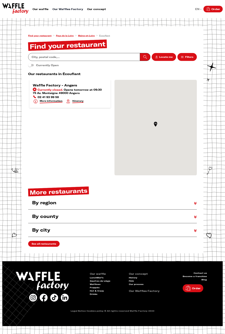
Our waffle (40, 9)
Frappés (94, 287)
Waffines (95, 284)
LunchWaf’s (96, 277)
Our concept (96, 9)
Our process (136, 284)
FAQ (131, 281)
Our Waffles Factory (67, 9)
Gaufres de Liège (100, 281)
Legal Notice (78, 311)
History (133, 277)
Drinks (93, 294)
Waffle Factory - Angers (55, 85)
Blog (204, 279)
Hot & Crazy (97, 291)
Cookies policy (95, 311)
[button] (155, 124)
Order (215, 9)
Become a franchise (195, 276)
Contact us (200, 273)
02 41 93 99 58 (48, 97)
